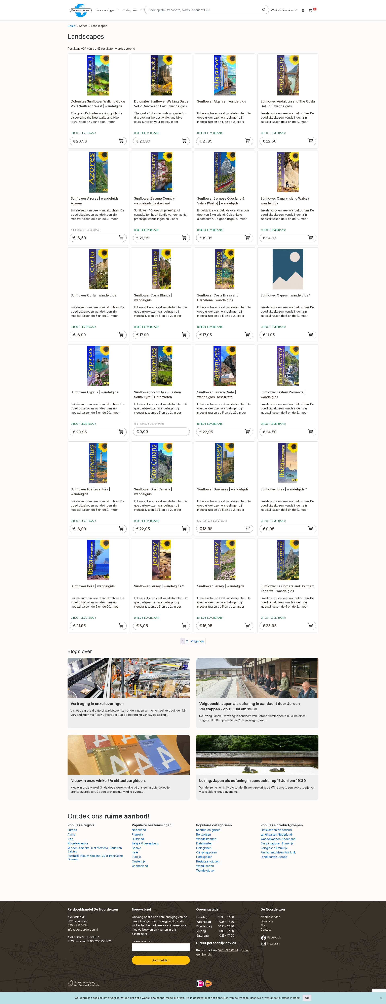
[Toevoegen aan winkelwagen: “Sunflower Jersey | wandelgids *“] (184, 625)
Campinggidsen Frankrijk (277, 843)
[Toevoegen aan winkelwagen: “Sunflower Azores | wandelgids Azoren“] (121, 237)
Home (71, 26)
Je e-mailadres (142, 941)
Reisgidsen (203, 834)
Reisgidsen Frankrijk (274, 848)
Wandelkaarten (206, 839)
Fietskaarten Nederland (276, 830)
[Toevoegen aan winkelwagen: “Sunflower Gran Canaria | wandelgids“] (184, 528)
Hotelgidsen (204, 856)
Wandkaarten (205, 866)
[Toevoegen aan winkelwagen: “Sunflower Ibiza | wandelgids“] (121, 625)
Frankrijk (137, 834)
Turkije (136, 856)
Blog (264, 925)
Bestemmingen (105, 10)
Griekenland (140, 866)
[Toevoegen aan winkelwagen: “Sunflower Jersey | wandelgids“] (247, 625)
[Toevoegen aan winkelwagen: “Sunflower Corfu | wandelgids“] (121, 334)
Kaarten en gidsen (208, 830)
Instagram (273, 943)
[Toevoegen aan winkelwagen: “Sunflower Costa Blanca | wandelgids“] (184, 334)
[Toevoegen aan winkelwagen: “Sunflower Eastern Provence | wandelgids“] (310, 431)
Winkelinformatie (282, 10)
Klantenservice (270, 917)
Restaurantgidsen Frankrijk (278, 852)
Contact (266, 929)
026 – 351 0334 (78, 925)
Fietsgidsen (203, 848)
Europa (72, 830)
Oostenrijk (138, 861)
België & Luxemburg (145, 843)
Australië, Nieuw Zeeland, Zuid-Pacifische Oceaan (95, 857)
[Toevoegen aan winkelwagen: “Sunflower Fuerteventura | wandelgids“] (121, 528)
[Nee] (381, 998)
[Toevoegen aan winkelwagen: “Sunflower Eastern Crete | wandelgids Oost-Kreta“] (247, 431)
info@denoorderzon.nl (83, 929)
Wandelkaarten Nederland (278, 839)
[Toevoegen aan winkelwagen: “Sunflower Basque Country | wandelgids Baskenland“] (184, 237)
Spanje (136, 848)
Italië (135, 852)
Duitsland (138, 839)
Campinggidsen (206, 852)
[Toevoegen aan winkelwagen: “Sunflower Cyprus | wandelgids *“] (310, 334)
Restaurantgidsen (207, 861)
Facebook (274, 937)
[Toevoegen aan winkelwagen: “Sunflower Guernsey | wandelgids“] (247, 528)
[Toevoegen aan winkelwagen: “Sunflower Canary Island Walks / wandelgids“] (310, 237)
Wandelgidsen (205, 870)
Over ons (267, 921)
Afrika (71, 834)
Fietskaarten (204, 843)
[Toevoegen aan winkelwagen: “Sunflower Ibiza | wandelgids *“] (310, 528)
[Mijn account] (303, 10)
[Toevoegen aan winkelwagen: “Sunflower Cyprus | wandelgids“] (121, 431)
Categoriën (130, 10)
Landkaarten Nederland (276, 834)
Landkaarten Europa (274, 856)
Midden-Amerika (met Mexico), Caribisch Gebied (95, 849)
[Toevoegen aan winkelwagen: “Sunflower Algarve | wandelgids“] (247, 140)
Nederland (139, 830)
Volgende (197, 641)
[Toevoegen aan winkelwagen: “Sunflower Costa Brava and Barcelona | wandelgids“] (247, 334)
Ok (307, 997)
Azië (70, 839)
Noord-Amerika (78, 843)
